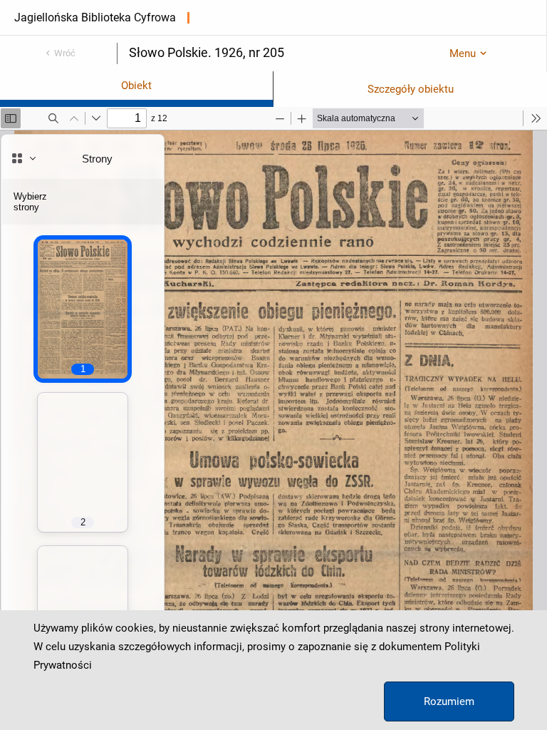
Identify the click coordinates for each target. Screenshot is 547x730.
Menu (462, 53)
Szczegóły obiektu (411, 89)
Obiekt (136, 85)
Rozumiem (449, 701)
